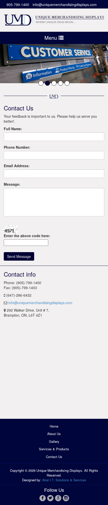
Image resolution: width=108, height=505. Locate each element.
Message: (12, 184)
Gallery (54, 441)
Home (54, 426)
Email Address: (17, 165)
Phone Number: (17, 147)
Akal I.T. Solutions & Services (64, 480)
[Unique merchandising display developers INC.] (54, 19)
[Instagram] (65, 497)
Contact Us (54, 456)
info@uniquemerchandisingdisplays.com (65, 4)
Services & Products (54, 449)
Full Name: (13, 128)
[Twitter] (50, 497)
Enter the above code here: (27, 235)
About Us (54, 433)
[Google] (58, 497)
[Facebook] (42, 497)
